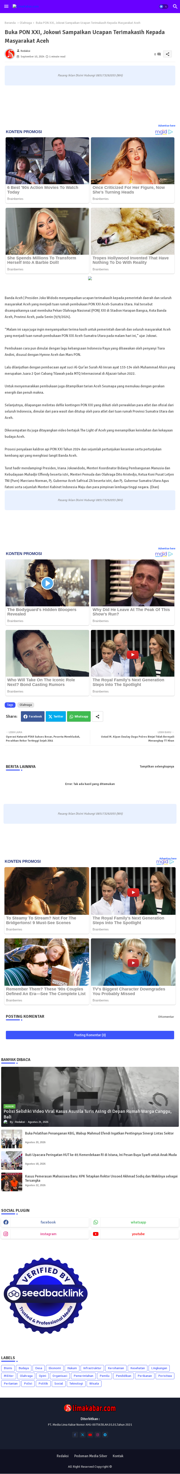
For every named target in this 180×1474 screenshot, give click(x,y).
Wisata (94, 1384)
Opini (42, 1376)
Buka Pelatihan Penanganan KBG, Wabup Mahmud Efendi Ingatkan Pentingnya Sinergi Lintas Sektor (99, 1133)
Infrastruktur (92, 1368)
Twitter (58, 716)
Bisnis (8, 1368)
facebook (48, 1222)
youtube (138, 1234)
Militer (9, 1376)
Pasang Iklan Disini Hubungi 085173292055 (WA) (90, 75)
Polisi (28, 1384)
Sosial (58, 1384)
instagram (48, 1234)
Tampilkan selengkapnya (157, 766)
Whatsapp (81, 716)
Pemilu (104, 1376)
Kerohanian (116, 1368)
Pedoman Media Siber (90, 1456)
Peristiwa (165, 1376)
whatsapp (138, 1222)
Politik (43, 1384)
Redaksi (63, 1456)
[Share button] (97, 716)
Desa (38, 1368)
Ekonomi (55, 1368)
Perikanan (145, 1376)
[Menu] (6, 6)
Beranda (10, 23)
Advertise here (166, 125)
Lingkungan (159, 1368)
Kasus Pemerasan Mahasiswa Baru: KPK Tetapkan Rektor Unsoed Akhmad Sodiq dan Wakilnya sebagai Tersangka (101, 1178)
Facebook (35, 716)
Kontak (118, 1456)
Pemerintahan (83, 1376)
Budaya (24, 1368)
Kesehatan (137, 1368)
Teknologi (76, 1384)
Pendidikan (123, 1376)
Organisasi (59, 1376)
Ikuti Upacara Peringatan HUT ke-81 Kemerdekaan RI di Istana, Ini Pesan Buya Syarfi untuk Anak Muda (101, 1155)
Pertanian (11, 1384)
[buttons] (75, 1435)
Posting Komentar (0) (90, 1035)
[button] (163, 6)
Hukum (72, 1368)
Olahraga (26, 23)
